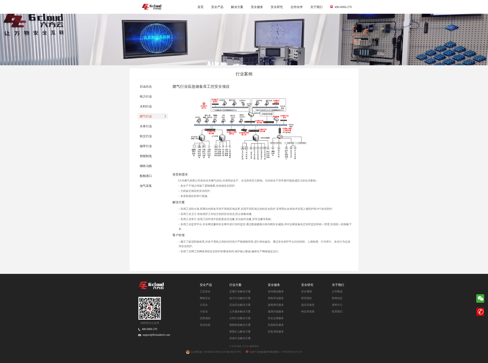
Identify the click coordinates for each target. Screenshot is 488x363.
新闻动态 (337, 298)
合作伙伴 (297, 7)
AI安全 (204, 311)
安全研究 (277, 7)
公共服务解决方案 (240, 311)
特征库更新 (308, 311)
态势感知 (205, 318)
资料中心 (337, 304)
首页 (200, 7)
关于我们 (316, 7)
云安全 (204, 304)
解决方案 (237, 7)
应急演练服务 (276, 331)
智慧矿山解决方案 (240, 331)
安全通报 (306, 291)
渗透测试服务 (276, 304)
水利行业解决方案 (240, 318)
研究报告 (306, 298)
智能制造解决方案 (240, 324)
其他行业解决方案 (240, 338)
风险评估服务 (276, 298)
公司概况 (337, 291)
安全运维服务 (276, 318)
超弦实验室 (308, 304)
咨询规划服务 (276, 291)
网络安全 (205, 298)
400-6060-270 (343, 7)
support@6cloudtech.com (155, 334)
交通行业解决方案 (240, 291)
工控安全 (205, 291)
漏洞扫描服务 (276, 311)
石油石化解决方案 (240, 304)
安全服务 (257, 7)
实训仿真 (205, 324)
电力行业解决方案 (240, 298)
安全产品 (217, 7)
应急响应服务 (276, 324)
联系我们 (337, 311)
